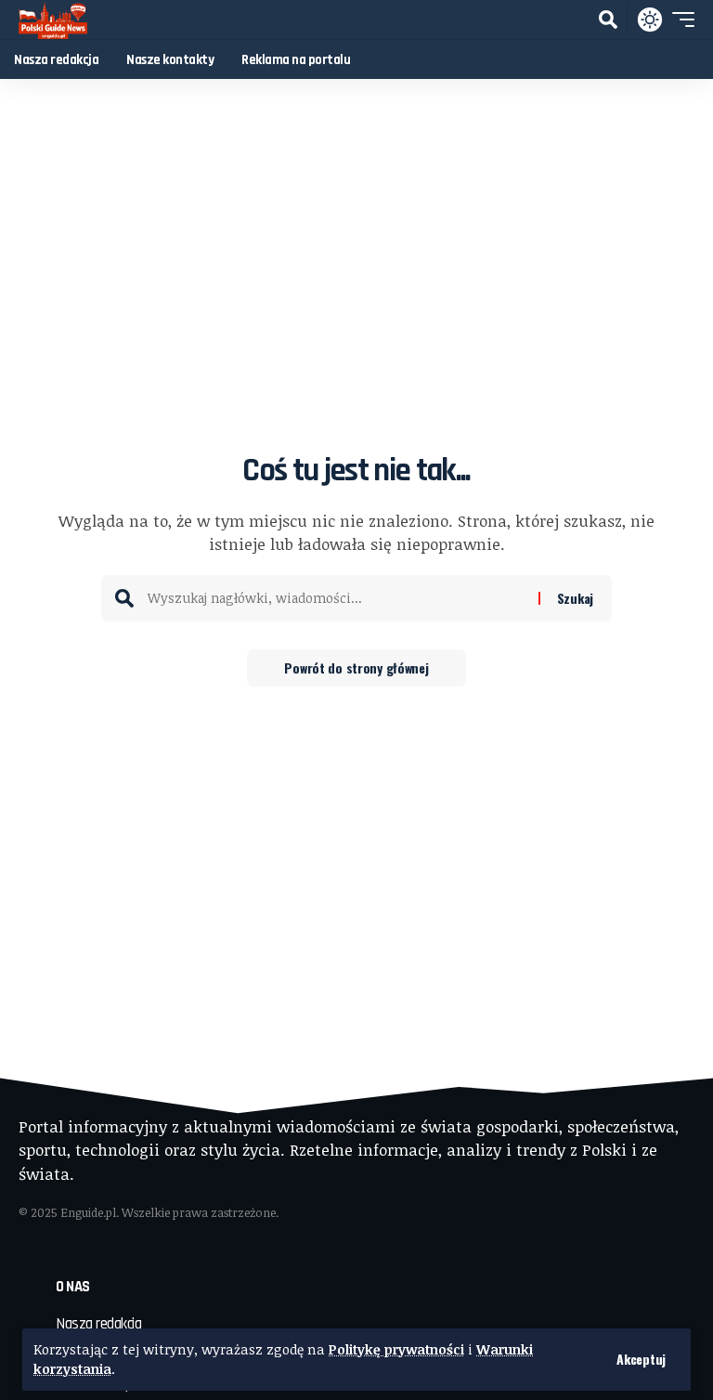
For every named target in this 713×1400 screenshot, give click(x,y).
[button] (641, 1359)
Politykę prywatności (396, 1349)
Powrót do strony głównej (356, 667)
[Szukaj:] (336, 598)
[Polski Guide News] (53, 19)
